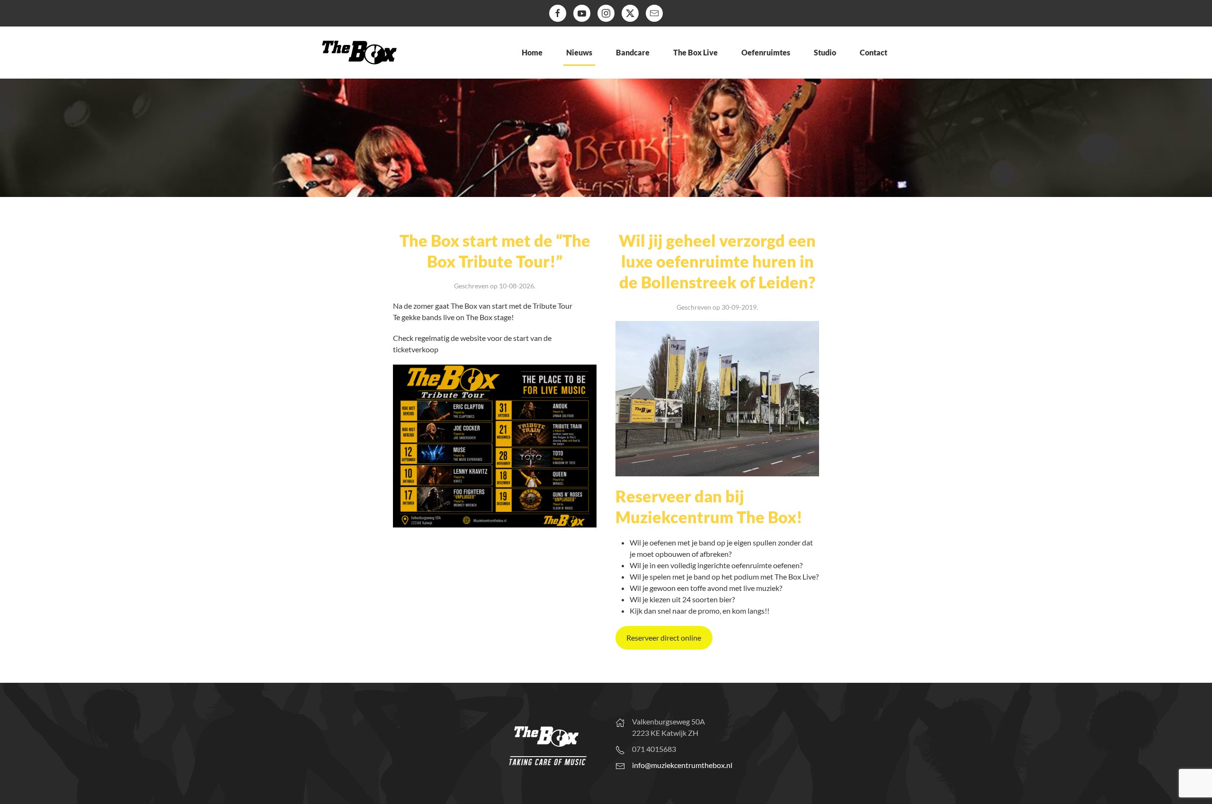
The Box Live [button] (695, 52)
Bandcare (633, 52)
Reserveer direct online (663, 637)
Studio (825, 52)
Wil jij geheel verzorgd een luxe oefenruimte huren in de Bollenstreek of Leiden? (717, 261)
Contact (873, 52)
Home (532, 52)
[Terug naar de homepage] (359, 52)
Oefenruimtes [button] (765, 52)
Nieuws (579, 52)
